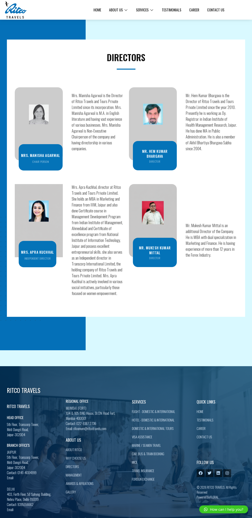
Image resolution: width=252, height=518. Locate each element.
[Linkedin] (218, 473)
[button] (223, 509)
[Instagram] (227, 473)
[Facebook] (201, 473)
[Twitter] (209, 473)
